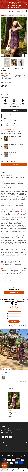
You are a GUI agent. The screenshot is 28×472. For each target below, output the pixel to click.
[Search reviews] (2, 325)
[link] (7, 470)
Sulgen (26, 4)
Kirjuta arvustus (14, 321)
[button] (23, 55)
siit (9, 266)
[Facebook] (2, 437)
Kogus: (2, 92)
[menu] (1, 11)
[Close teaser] (8, 462)
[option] (14, 37)
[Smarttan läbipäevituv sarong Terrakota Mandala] (14, 400)
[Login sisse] (22, 11)
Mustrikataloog (14, 292)
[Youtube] (10, 437)
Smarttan (9, 82)
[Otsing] (5, 11)
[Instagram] (6, 437)
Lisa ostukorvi (14, 110)
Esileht (2, 15)
